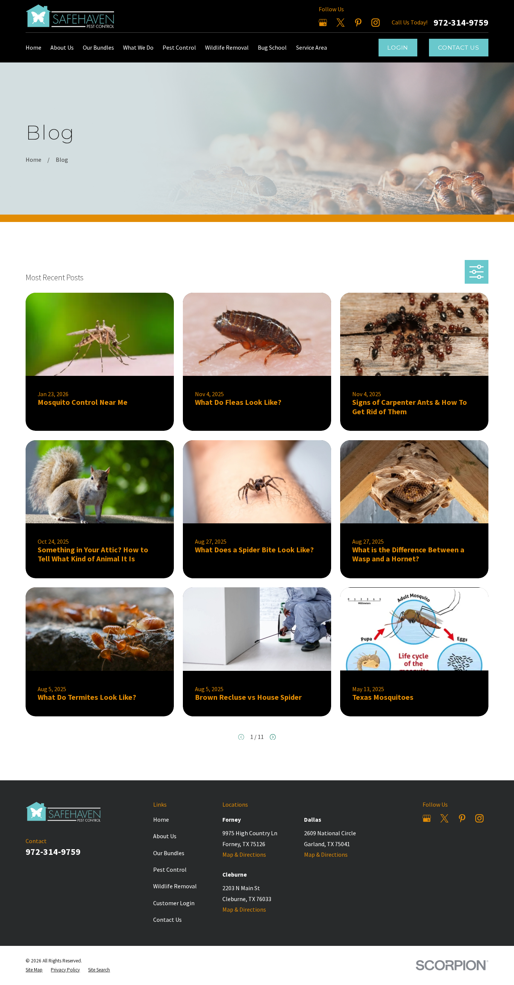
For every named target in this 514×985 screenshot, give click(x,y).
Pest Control (170, 869)
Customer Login (174, 903)
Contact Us (458, 47)
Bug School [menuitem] (272, 47)
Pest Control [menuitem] (179, 47)
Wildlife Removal (175, 886)
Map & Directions (244, 854)
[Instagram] (375, 22)
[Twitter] (340, 22)
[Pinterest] (358, 22)
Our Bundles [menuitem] (98, 47)
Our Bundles (168, 853)
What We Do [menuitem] (138, 47)
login (397, 47)
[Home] (74, 16)
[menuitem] (34, 969)
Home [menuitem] (33, 47)
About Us (164, 836)
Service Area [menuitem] (311, 47)
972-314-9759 (460, 22)
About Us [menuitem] (62, 47)
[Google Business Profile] (323, 22)
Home (161, 819)
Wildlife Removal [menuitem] (227, 47)
